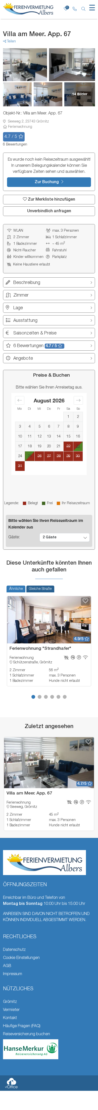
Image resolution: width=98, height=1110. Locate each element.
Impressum (12, 974)
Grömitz (10, 1002)
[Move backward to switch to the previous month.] (19, 400)
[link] (74, 9)
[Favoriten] (85, 601)
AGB (7, 966)
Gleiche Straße (40, 589)
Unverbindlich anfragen (49, 211)
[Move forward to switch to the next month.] (78, 400)
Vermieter (11, 1010)
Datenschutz (14, 950)
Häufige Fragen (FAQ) (21, 1026)
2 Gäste (49, 537)
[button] (33, 697)
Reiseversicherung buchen (26, 1034)
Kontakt (10, 1018)
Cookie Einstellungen (21, 958)
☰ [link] (92, 8)
